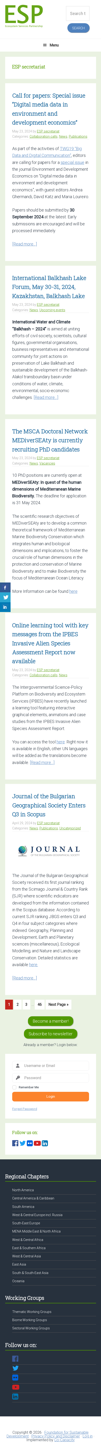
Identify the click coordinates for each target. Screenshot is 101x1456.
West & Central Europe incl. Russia (37, 1215)
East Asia (19, 1264)
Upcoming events (52, 310)
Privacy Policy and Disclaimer (55, 1436)
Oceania (18, 1281)
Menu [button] (54, 45)
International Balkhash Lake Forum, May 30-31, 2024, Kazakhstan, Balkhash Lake (49, 287)
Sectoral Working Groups (31, 1328)
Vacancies (47, 463)
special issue (72, 162)
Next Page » (58, 1006)
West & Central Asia (26, 1256)
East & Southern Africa (29, 1248)
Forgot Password (24, 1109)
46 (41, 1006)
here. (33, 964)
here (73, 591)
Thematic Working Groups (31, 1312)
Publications (78, 136)
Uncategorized (70, 828)
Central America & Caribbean (33, 1198)
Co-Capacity (64, 1440)
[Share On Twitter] (5, 597)
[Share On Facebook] (5, 587)
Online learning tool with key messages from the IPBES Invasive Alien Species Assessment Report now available (50, 643)
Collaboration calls (44, 136)
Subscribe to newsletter (51, 1033)
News (63, 136)
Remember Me (29, 1087)
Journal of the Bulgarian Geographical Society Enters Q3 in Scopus (48, 805)
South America (23, 1207)
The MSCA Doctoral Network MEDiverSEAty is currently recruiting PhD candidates (50, 440)
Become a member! (51, 1021)
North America (23, 1190)
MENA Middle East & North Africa (36, 1231)
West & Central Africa (27, 1240)
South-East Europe (26, 1223)
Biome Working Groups (29, 1320)
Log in (88, 1436)
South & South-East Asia (30, 1273)
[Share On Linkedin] (5, 607)
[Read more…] (24, 244)
